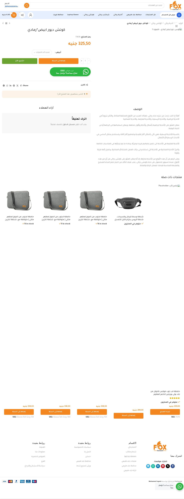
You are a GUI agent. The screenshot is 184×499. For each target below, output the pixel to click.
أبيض (58, 53)
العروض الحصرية (38, 457)
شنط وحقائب (131, 452)
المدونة (42, 447)
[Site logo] (176, 5)
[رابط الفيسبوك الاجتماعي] (20, 86)
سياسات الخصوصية (82, 447)
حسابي (88, 457)
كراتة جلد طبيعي (130, 471)
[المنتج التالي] (3, 23)
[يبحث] (26, 5)
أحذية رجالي (169, 23)
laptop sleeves (130, 457)
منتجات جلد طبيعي (129, 461)
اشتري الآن (19, 61)
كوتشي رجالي (156, 23)
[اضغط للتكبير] (176, 26)
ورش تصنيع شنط (83, 466)
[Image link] (160, 446)
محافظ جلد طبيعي (129, 466)
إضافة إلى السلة (58, 61)
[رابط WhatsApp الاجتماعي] (7, 86)
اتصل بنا (87, 452)
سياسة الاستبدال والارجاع (35, 466)
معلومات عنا (40, 452)
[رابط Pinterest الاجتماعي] (14, 86)
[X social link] (17, 86)
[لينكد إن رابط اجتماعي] (10, 86)
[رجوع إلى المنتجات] (6, 23)
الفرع (43, 461)
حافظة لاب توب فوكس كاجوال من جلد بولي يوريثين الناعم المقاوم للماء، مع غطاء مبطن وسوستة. (165, 394)
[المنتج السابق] (9, 23)
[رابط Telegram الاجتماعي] (4, 86)
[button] (128, 416)
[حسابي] (30, 15)
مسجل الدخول (69, 125)
